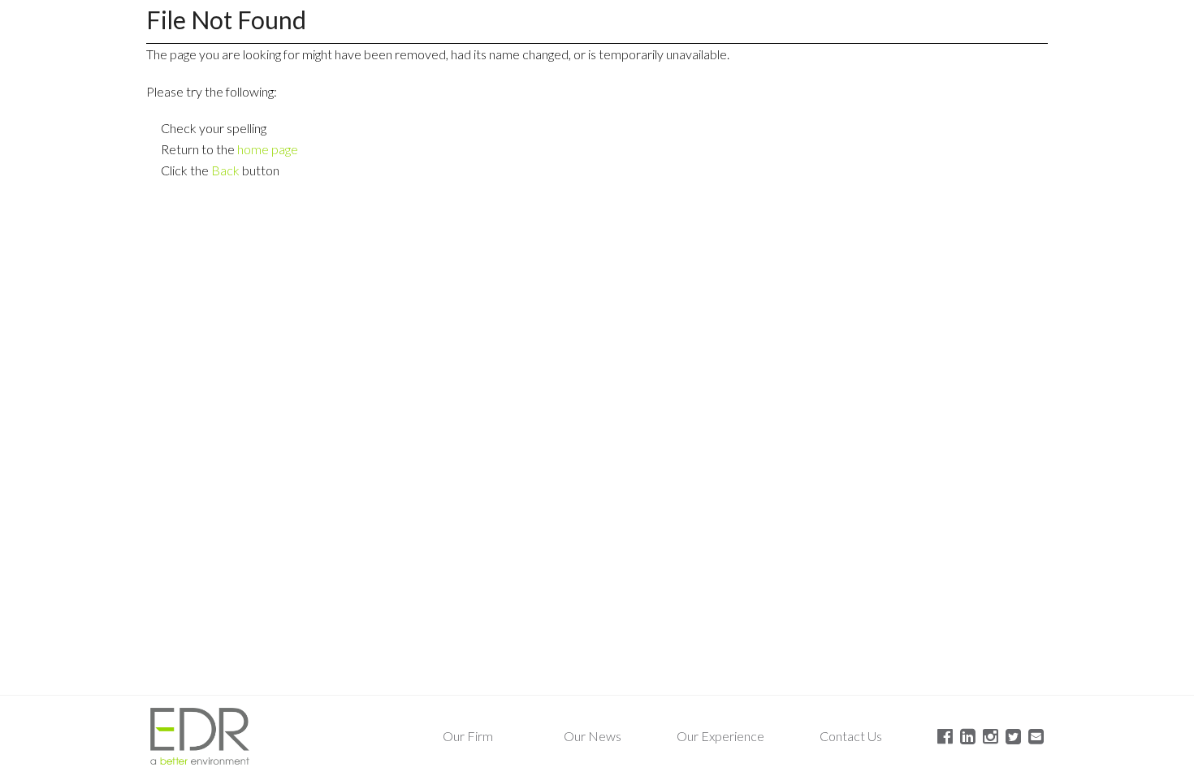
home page (267, 149)
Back (225, 170)
